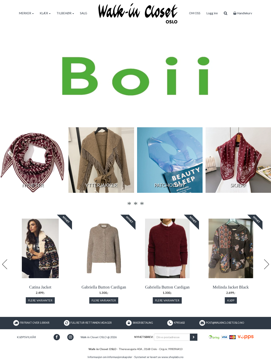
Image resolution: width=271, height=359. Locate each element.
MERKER (25, 13)
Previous (5, 264)
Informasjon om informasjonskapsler (109, 357)
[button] (56, 337)
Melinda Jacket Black (231, 287)
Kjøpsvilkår (26, 337)
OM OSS (194, 13)
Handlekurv (244, 13)
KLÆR (44, 13)
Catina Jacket (40, 287)
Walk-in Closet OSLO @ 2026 (99, 337)
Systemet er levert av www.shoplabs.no (159, 357)
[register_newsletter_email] (193, 337)
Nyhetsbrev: (143, 337)
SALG (83, 13)
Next (266, 264)
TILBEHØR (64, 13)
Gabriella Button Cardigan (104, 287)
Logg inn (212, 13)
